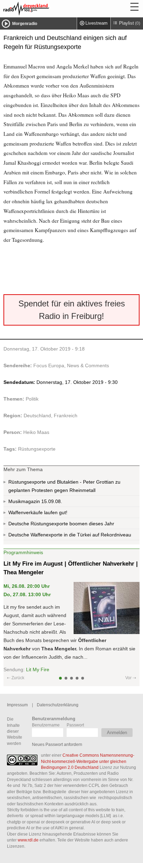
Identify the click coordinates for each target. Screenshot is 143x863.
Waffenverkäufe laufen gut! (37, 512)
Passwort (75, 725)
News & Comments (88, 365)
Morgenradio (24, 23)
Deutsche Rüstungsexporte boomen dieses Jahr (61, 523)
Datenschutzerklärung (57, 704)
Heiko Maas (36, 432)
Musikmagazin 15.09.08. (35, 501)
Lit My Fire (37, 669)
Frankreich (65, 415)
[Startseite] (45, 9)
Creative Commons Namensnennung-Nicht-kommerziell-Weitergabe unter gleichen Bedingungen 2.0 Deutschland (87, 761)
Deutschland (37, 415)
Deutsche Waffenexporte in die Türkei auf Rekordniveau (69, 534)
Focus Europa (48, 365)
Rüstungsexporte (37, 449)
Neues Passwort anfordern (57, 744)
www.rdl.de (28, 840)
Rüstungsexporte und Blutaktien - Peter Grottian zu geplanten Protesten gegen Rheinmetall (64, 486)
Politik (32, 399)
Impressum (17, 704)
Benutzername (46, 725)
